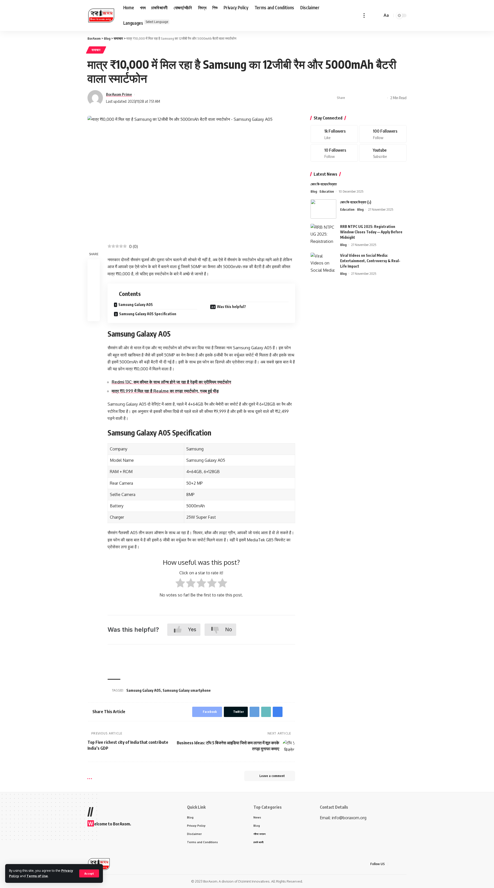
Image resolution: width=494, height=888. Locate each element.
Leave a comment (272, 776)
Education (327, 191)
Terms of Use (37, 876)
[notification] (371, 15)
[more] (364, 15)
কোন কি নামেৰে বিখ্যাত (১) (355, 202)
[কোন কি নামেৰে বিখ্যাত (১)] (323, 209)
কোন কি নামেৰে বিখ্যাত (324, 184)
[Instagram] (334, 153)
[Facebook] (334, 134)
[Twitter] (383, 134)
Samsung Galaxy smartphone (187, 690)
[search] (378, 15)
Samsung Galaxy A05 (135, 304)
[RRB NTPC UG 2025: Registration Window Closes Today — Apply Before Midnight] (323, 233)
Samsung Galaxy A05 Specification (147, 314)
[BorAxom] (101, 15)
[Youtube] (383, 153)
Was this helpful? (231, 306)
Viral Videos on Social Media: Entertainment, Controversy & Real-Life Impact (370, 260)
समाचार (96, 50)
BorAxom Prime (119, 94)
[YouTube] (405, 863)
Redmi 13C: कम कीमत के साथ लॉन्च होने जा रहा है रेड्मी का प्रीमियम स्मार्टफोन (171, 382)
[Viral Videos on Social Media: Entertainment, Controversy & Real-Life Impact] (323, 262)
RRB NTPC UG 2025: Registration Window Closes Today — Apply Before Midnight (371, 232)
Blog (314, 191)
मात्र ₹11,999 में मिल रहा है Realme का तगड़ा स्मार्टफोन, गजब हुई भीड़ (165, 391)
